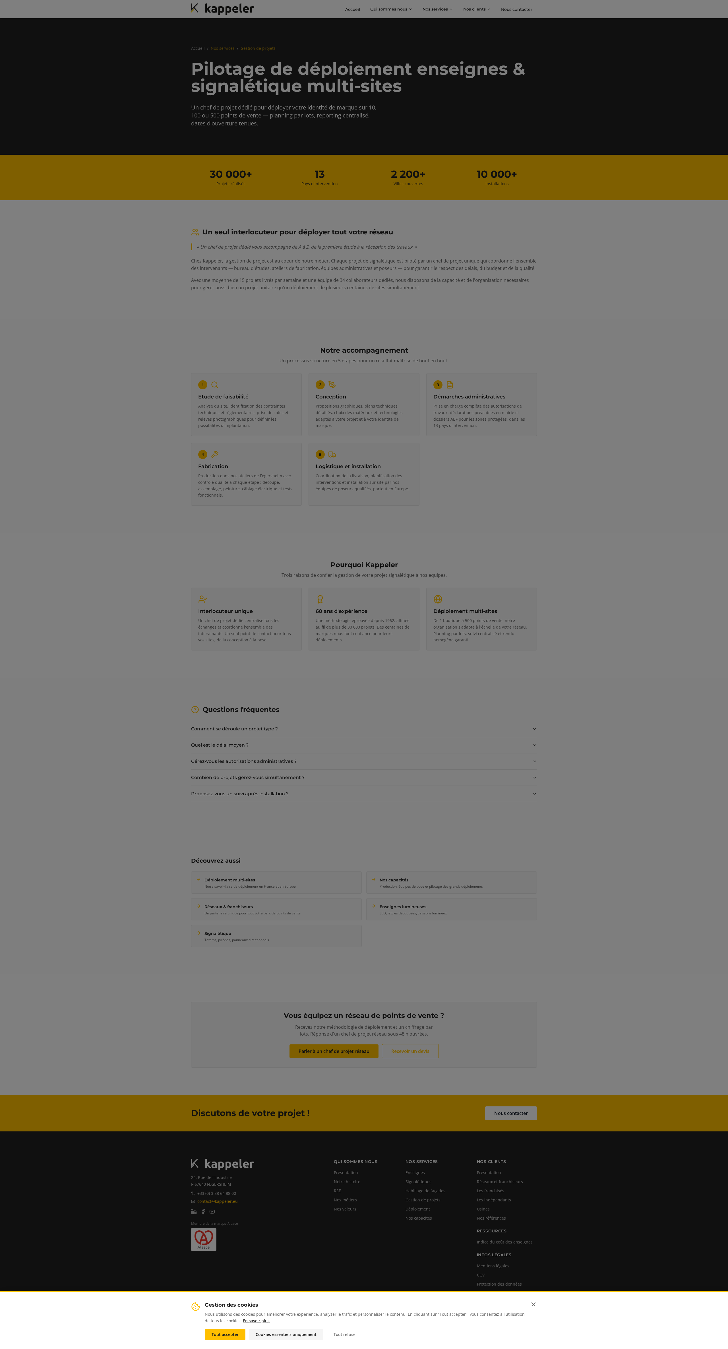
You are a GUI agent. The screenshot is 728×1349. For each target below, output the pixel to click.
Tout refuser (345, 1334)
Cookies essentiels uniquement (286, 1334)
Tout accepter (225, 1334)
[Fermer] (533, 1304)
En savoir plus (256, 1320)
